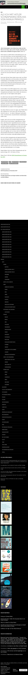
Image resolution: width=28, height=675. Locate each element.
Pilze (3, 424)
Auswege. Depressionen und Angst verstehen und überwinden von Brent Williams (14, 176)
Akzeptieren (23, 670)
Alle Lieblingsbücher (5, 229)
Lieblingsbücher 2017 (6, 254)
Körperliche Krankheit (7, 412)
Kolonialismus (5, 414)
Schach (3, 434)
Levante (6, 299)
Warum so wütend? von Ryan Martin (8, 622)
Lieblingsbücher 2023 (6, 239)
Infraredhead (11, 22)
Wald (6, 379)
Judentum (4, 407)
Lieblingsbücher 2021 (6, 244)
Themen (2, 259)
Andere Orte (6, 369)
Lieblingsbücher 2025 (6, 234)
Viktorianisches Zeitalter (7, 449)
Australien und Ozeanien (9, 309)
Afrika (4, 264)
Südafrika (7, 279)
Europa (5, 314)
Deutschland (15, 161)
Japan (6, 294)
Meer (6, 374)
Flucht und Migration (7, 389)
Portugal (7, 339)
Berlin (6, 319)
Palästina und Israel (9, 304)
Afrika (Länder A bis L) (9, 269)
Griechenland (8, 329)
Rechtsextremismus (14, 163)
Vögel (3, 452)
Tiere (3, 442)
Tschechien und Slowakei (10, 349)
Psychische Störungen (7, 427)
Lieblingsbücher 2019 (6, 249)
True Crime (4, 444)
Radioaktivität (5, 432)
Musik (3, 419)
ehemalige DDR (23, 161)
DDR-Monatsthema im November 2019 (9, 170)
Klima (3, 409)
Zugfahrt (7, 384)
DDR (1, 12)
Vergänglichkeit (5, 447)
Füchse (3, 399)
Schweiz (6, 344)
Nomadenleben (5, 422)
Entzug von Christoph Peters (7, 616)
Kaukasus (7, 334)
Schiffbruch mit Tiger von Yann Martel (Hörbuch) (11, 628)
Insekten (4, 404)
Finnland (7, 324)
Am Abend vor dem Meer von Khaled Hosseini (17, 646)
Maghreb (7, 274)
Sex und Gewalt (5, 437)
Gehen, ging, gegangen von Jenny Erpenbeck (17, 648)
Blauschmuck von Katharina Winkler (15, 654)
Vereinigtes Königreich (10, 354)
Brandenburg (4, 161)
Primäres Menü (26, 7)
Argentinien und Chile (10, 359)
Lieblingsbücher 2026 (5, 224)
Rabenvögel (4, 429)
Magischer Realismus (6, 417)
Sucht (3, 439)
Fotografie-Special (6, 394)
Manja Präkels (5, 163)
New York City (8, 364)
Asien (4, 284)
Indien (6, 289)
